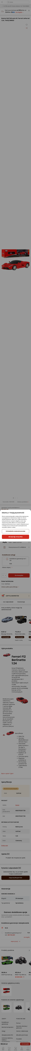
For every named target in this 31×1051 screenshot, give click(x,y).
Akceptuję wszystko (15, 537)
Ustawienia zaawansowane (15, 531)
